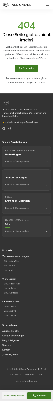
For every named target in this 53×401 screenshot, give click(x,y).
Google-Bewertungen (13, 336)
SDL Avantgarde (12, 293)
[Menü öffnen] (47, 4)
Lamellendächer (16, 82)
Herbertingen (13, 154)
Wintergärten (40, 78)
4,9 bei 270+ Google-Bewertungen (20, 122)
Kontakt (42, 82)
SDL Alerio (9, 270)
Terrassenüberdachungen (18, 78)
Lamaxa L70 (10, 315)
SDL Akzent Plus (12, 284)
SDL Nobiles (10, 288)
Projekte (31, 82)
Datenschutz (29, 374)
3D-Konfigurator (10, 354)
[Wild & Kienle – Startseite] (16, 4)
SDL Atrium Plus (11, 261)
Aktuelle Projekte (11, 331)
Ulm (7, 224)
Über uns (6, 345)
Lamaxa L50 (10, 306)
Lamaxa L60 (10, 311)
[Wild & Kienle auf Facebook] (3, 128)
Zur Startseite (26, 68)
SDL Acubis (9, 265)
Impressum (15, 374)
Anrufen (41, 395)
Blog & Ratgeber (10, 340)
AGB (40, 374)
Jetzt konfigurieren (13, 395)
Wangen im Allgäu (16, 177)
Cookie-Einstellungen (26, 381)
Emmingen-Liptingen (17, 200)
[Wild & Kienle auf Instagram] (9, 128)
